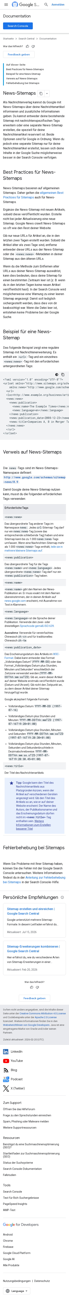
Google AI (9, 1259)
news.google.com (15, 600)
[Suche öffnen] (46, 4)
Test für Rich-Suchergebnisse (21, 1197)
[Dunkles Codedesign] (57, 375)
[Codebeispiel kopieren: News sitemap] (63, 375)
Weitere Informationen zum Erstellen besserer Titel (33, 825)
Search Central (37, 4)
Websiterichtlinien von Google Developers (26, 1025)
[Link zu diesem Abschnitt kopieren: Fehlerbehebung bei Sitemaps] (7, 854)
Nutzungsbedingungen (17, 1281)
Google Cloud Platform (16, 1253)
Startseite (8, 38)
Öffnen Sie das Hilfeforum (19, 1109)
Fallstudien (9, 1174)
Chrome (8, 1240)
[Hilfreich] (27, 46)
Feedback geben (19, 54)
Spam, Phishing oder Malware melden (26, 1121)
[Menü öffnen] (6, 4)
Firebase (8, 1246)
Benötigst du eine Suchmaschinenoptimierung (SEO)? (31, 1146)
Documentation (17, 16)
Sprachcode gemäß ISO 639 (37, 625)
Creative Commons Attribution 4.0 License (43, 1013)
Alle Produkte (11, 1265)
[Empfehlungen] (62, 897)
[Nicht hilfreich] (33, 46)
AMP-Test (9, 1210)
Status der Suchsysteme (18, 1162)
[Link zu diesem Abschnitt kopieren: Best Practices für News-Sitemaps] (26, 178)
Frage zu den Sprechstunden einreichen (27, 1115)
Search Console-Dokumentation (22, 1168)
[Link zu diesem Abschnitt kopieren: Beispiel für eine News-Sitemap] (23, 338)
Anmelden (58, 4)
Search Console (18, 26)
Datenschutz (42, 1281)
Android (8, 1234)
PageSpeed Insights (15, 1203)
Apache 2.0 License (46, 1017)
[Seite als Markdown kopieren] (41, 93)
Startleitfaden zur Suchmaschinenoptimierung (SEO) (31, 1155)
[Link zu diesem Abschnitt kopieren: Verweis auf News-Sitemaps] (7, 458)
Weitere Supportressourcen (19, 1127)
